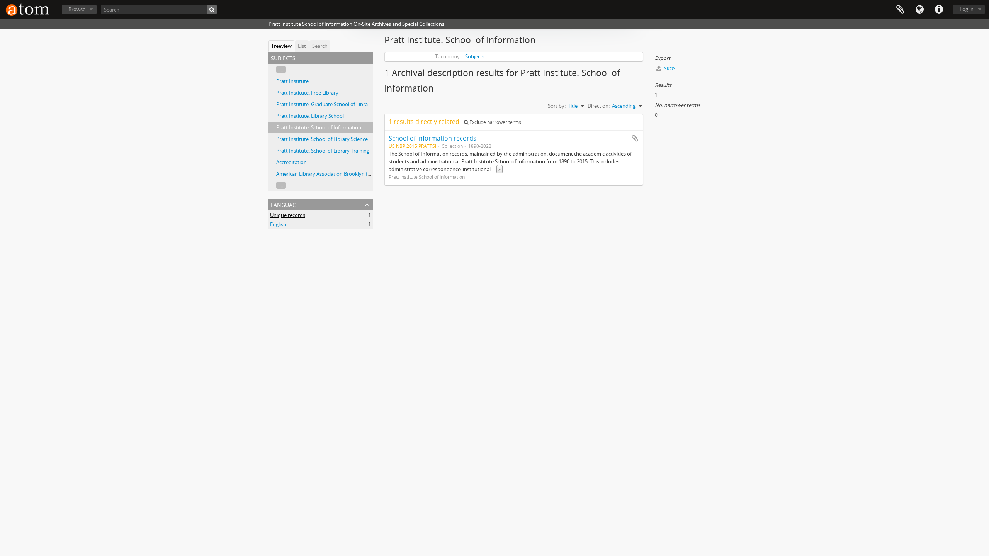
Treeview (281, 45)
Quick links (938, 9)
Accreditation (291, 162)
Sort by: (557, 105)
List (302, 45)
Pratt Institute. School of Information (318, 127)
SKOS (669, 68)
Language (919, 9)
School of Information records (432, 138)
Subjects (474, 56)
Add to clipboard (635, 138)
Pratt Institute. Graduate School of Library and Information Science (353, 104)
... (281, 69)
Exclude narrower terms (494, 122)
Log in (967, 9)
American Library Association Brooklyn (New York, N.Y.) (339, 173)
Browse (76, 9)
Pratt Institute (292, 81)
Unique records (287, 215)
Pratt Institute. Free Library (307, 92)
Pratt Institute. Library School (310, 115)
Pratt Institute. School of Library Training (322, 150)
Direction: (599, 105)
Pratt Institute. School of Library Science (322, 139)
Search (320, 45)
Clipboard (900, 9)
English (278, 224)
